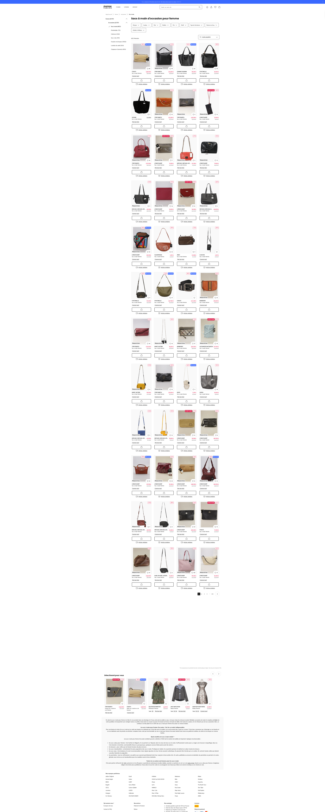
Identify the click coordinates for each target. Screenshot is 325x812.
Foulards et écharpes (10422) (118, 41)
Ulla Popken (201, 790)
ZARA (199, 796)
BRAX (107, 782)
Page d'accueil (109, 14)
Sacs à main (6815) (116, 26)
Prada (176, 796)
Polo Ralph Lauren (179, 793)
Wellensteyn (201, 793)
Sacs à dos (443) (115, 38)
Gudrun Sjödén (133, 787)
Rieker (199, 776)
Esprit (130, 776)
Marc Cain (154, 790)
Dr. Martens (109, 796)
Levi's (153, 784)
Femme (116, 14)
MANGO (154, 787)
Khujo (153, 782)
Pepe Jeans (178, 790)
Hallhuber (131, 793)
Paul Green (178, 787)
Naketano (177, 776)
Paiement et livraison (139, 805)
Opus (176, 784)
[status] (135, 38)
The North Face (202, 784)
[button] (117, 19)
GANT (130, 782)
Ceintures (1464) (115, 34)
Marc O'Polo (155, 793)
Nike (176, 779)
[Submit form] (199, 7)
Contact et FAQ (108, 809)
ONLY (176, 782)
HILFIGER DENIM (133, 796)
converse (108, 790)
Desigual (108, 793)
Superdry (200, 782)
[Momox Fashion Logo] (108, 7)
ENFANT (135, 7)
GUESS (130, 790)
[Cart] (219, 7)
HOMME (126, 7)
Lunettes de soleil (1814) (117, 45)
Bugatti (107, 784)
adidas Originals (110, 776)
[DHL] (196, 806)
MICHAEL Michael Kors (158, 796)
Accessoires (123, 14)
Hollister (154, 776)
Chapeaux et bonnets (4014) (118, 49)
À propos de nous (108, 805)
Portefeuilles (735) (115, 30)
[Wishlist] (215, 7)
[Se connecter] (211, 7)
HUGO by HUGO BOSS (158, 779)
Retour (135, 809)
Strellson (200, 779)
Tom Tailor (200, 787)
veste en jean (191, 763)
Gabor (130, 779)
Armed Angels (109, 779)
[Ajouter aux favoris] (217, 252)
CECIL (107, 787)
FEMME (118, 7)
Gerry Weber (132, 784)
